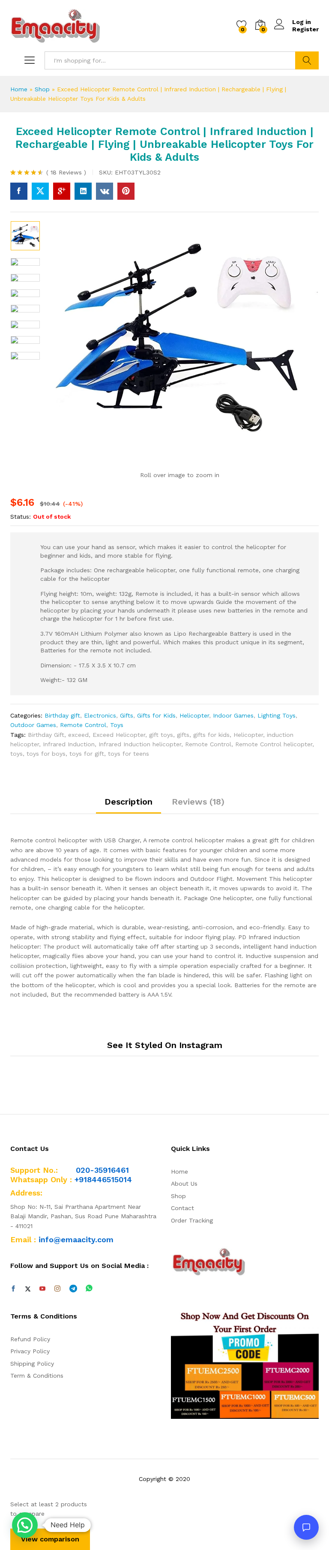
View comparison (50, 1539)
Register (305, 29)
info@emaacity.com (76, 1239)
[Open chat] (306, 1527)
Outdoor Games (33, 724)
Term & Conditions (36, 1375)
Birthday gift (62, 715)
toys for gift (86, 753)
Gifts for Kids (156, 715)
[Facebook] (13, 1289)
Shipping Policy (32, 1363)
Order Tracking (192, 1220)
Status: (20, 516)
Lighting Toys (276, 715)
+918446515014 (103, 1179)
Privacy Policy (30, 1351)
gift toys (161, 734)
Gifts (126, 715)
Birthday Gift (46, 734)
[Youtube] (42, 1289)
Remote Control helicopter (273, 744)
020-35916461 (102, 1170)
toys (16, 753)
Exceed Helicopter (119, 734)
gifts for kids (211, 734)
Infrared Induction (69, 744)
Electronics (100, 715)
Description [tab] (129, 801)
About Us (184, 1183)
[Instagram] (57, 1289)
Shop (42, 89)
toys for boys (46, 753)
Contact (182, 1208)
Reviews (66, 172)
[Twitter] (28, 1289)
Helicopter (194, 715)
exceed (78, 734)
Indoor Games (233, 715)
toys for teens (128, 753)
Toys (116, 724)
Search (307, 60)
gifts (183, 734)
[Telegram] (73, 1289)
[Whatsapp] (89, 1289)
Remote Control (83, 724)
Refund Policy (30, 1339)
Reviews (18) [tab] (198, 801)
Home (18, 89)
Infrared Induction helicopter (140, 744)
